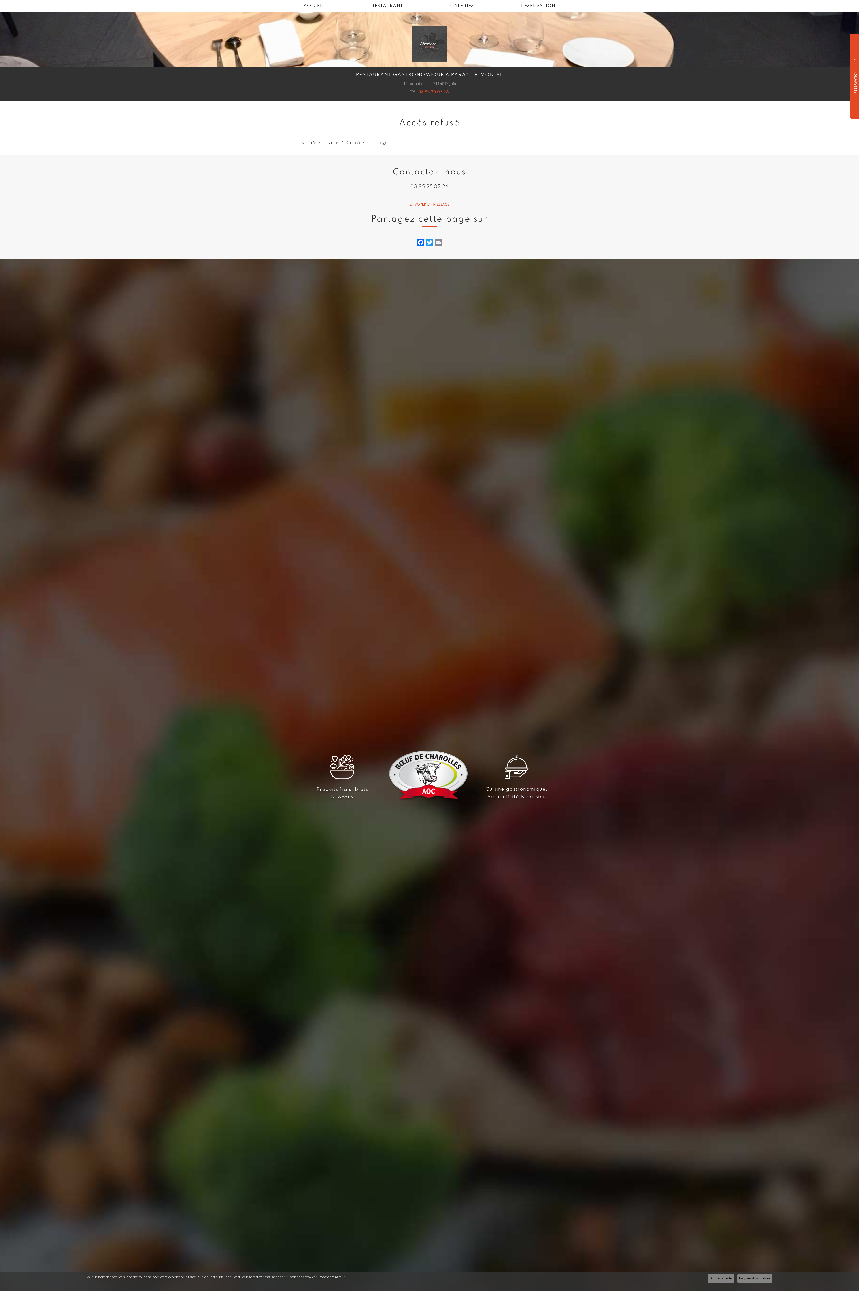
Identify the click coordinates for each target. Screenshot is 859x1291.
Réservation (538, 6)
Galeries (462, 6)
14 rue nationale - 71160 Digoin (429, 83)
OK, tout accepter (721, 1278)
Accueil (314, 6)
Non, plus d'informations (754, 1278)
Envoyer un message (429, 204)
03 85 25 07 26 (433, 91)
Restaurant (387, 6)
